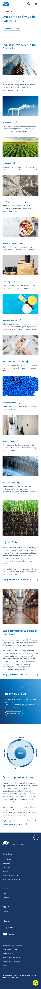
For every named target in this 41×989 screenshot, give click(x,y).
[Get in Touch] (35, 983)
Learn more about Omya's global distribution (15, 675)
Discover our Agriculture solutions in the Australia (17, 580)
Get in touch (10, 28)
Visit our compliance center (12, 824)
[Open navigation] (36, 4)
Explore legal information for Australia (17, 821)
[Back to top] (35, 837)
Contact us (11, 714)
